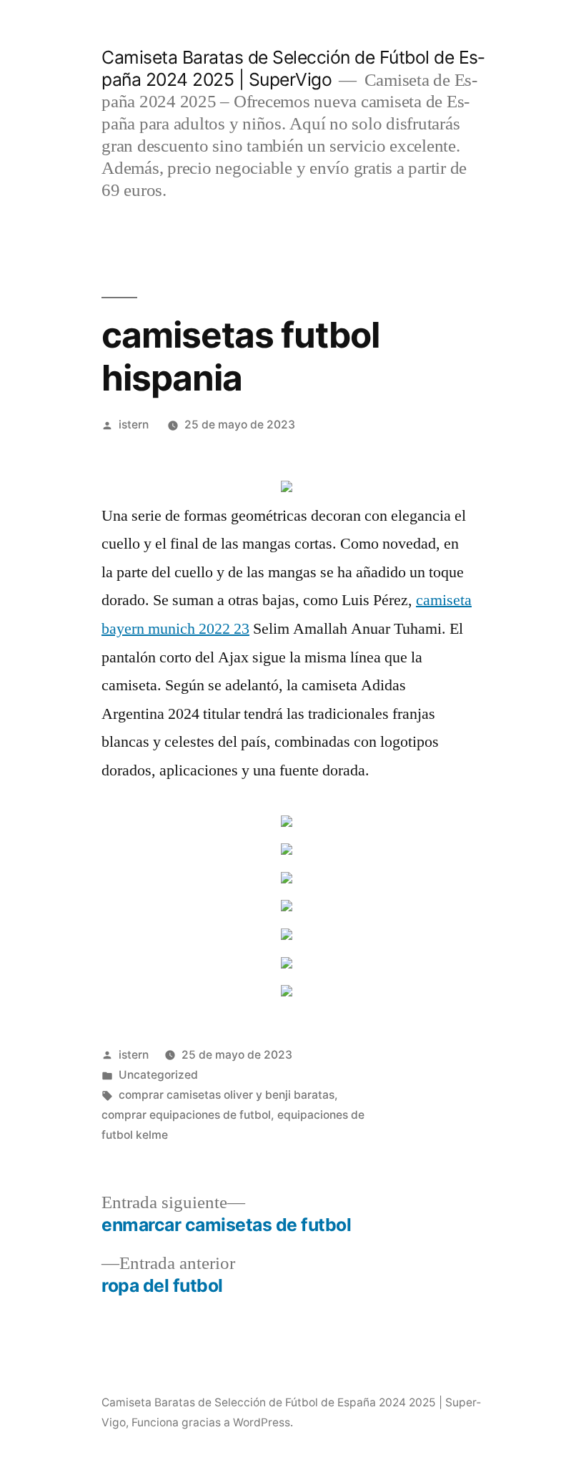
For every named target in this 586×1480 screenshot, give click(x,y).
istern (134, 424)
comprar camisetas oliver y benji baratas (226, 1095)
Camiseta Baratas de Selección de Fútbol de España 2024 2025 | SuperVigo (293, 68)
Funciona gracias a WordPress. (212, 1422)
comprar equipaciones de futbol (186, 1115)
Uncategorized (158, 1075)
